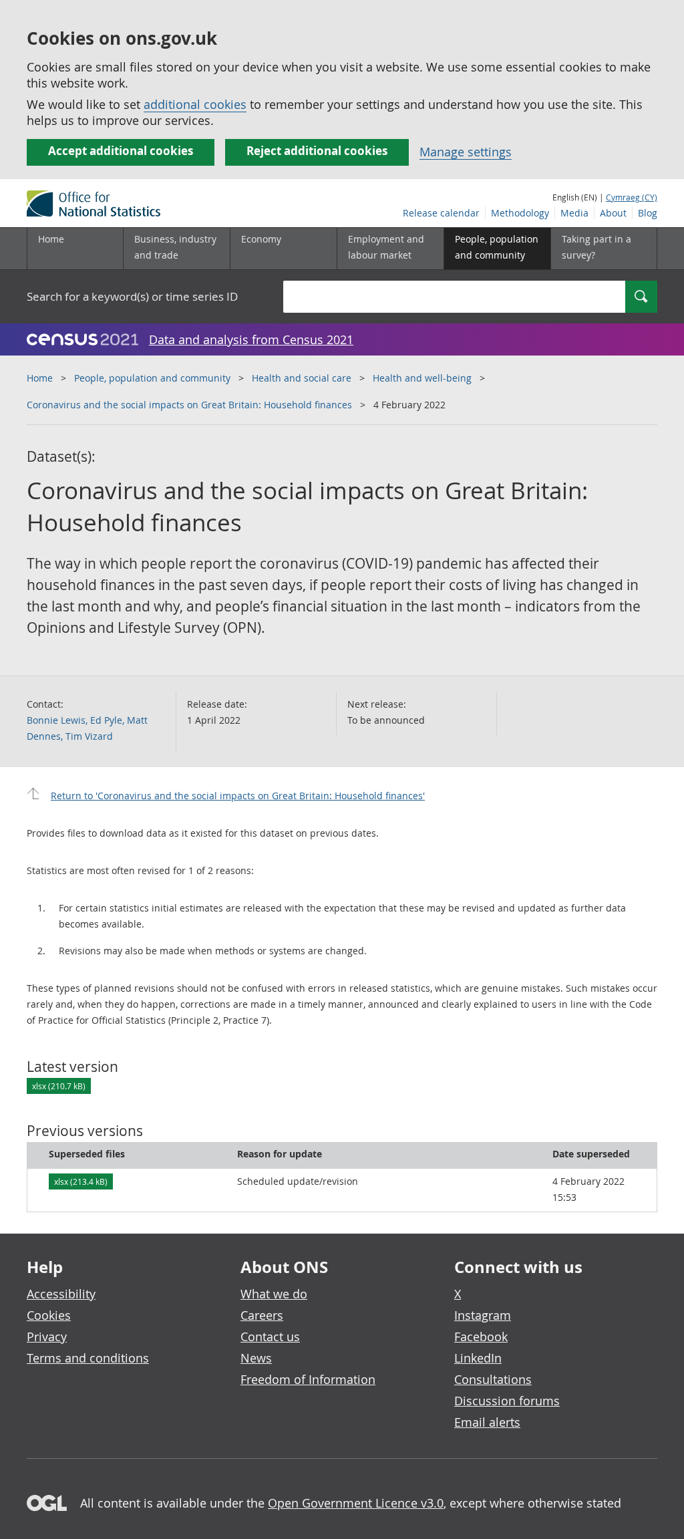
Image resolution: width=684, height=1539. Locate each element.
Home (51, 239)
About (613, 212)
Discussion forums (507, 1401)
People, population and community (152, 378)
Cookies (49, 1315)
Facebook (481, 1336)
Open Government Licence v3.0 (356, 1503)
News (256, 1358)
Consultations (493, 1379)
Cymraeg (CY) (631, 197)
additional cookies (195, 104)
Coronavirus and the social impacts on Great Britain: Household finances (189, 404)
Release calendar (441, 212)
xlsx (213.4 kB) (81, 1181)
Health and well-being (422, 378)
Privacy (47, 1336)
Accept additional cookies (120, 150)
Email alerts (487, 1422)
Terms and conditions (88, 1358)
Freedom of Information (307, 1379)
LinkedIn (478, 1358)
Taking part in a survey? (596, 247)
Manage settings (465, 152)
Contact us (270, 1336)
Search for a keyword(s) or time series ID (132, 296)
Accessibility (61, 1294)
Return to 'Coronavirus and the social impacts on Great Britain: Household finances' (238, 795)
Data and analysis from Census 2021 (251, 339)
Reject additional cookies (316, 150)
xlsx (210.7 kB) (59, 1086)
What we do (273, 1294)
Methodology (520, 212)
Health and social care (301, 378)
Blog (647, 212)
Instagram (482, 1315)
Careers (261, 1315)
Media (574, 212)
